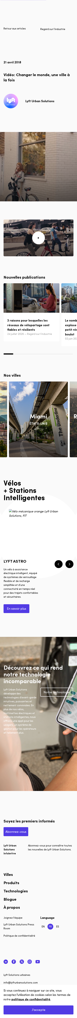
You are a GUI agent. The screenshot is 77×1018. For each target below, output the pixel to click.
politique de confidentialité (30, 999)
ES (57, 926)
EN (43, 926)
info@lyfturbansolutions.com (21, 982)
